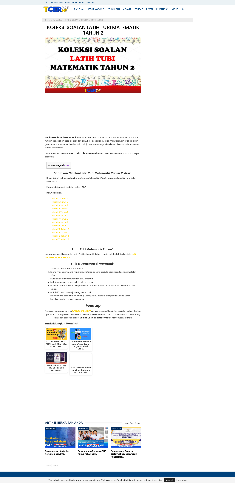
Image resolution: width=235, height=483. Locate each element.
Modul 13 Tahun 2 (60, 239)
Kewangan (162, 9)
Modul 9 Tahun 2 (60, 225)
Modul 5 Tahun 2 (60, 212)
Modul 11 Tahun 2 (60, 232)
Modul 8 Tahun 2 (60, 222)
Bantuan (79, 9)
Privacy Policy (57, 2)
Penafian (90, 2)
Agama (127, 9)
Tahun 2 (64, 198)
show (66, 165)
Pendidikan (114, 9)
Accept (169, 480)
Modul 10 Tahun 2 (60, 229)
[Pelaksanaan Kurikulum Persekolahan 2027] (60, 437)
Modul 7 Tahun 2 (60, 218)
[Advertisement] (93, 116)
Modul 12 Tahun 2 (60, 235)
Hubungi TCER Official (74, 2)
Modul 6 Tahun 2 (60, 215)
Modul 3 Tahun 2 (60, 205)
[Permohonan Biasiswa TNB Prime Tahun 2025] (93, 437)
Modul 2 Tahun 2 (60, 201)
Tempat (138, 9)
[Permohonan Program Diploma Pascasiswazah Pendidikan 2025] (126, 437)
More (175, 9)
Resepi (149, 9)
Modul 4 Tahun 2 (60, 208)
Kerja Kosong (96, 9)
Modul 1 (56, 198)
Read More (182, 480)
